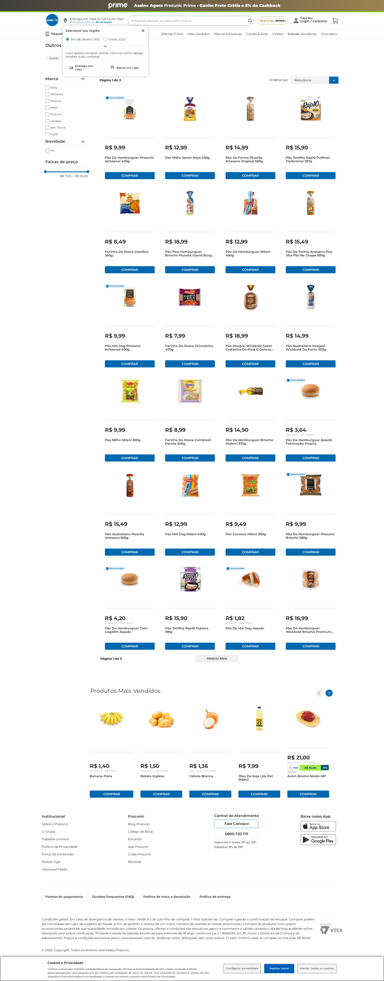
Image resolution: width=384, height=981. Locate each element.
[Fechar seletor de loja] (143, 30)
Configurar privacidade (242, 968)
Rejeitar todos (279, 968)
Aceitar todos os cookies (317, 968)
